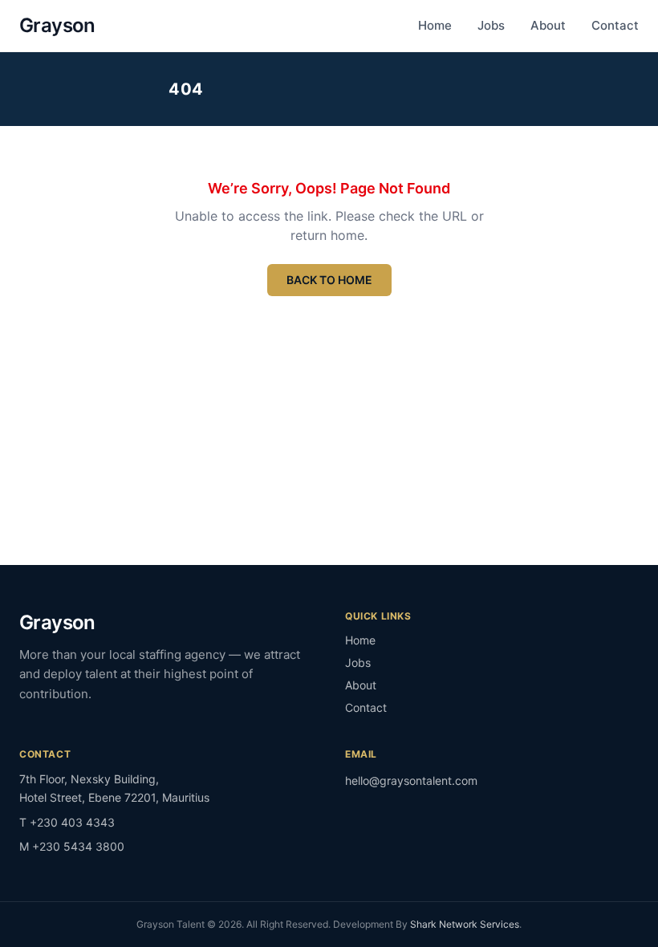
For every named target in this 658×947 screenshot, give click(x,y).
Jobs (491, 25)
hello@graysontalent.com (411, 780)
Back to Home (329, 280)
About (548, 25)
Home (435, 25)
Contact (615, 25)
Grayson (57, 25)
